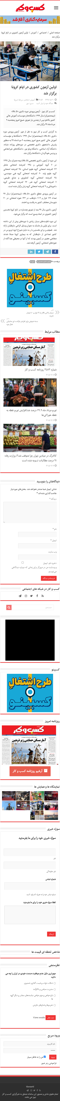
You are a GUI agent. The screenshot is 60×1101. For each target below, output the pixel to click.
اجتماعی (43, 33)
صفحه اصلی (54, 33)
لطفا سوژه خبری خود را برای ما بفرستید (39, 902)
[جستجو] (9, 607)
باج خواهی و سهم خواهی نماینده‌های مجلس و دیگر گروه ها (31, 997)
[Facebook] (37, 595)
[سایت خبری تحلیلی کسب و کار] (30, 7)
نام (55, 529)
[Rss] (42, 595)
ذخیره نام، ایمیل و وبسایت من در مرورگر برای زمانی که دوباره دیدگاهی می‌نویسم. (34, 567)
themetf (30, 1087)
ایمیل (53, 541)
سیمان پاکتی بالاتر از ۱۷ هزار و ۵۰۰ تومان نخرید (40, 313)
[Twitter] (31, 595)
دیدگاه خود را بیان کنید (44, 103)
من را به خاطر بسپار (35, 1057)
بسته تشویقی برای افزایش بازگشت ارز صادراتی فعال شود (22, 321)
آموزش (34, 33)
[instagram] (26, 595)
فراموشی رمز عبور (48, 1063)
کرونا (32, 261)
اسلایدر (26, 100)
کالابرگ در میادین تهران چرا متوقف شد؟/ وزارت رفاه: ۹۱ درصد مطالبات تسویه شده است (30, 458)
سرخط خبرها (18, 100)
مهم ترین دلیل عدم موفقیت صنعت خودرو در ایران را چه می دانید (30, 975)
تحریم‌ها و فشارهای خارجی (43, 1005)
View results (39, 1018)
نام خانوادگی (51, 871)
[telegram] (20, 595)
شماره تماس (51, 879)
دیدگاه (53, 499)
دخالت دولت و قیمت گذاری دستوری (38, 983)
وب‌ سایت (52, 552)
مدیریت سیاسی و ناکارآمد (43, 989)
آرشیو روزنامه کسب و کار (27, 771)
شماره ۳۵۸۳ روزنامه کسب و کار (41, 369)
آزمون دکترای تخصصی (44, 261)
